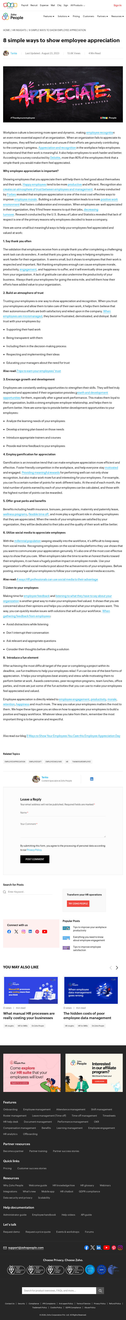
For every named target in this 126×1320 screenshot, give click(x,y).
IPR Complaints (48, 1304)
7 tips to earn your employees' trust (39, 371)
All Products (77, 5)
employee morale (25, 199)
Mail (53, 5)
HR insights (19, 30)
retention (9, 704)
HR (67, 762)
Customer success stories (31, 1168)
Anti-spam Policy (66, 1304)
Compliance (34, 1304)
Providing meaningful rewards (41, 472)
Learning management (70, 1128)
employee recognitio (99, 132)
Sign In (118, 5)
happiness (22, 704)
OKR (96, 1121)
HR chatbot (66, 1191)
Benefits (46, 1128)
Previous (111, 968)
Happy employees (34, 184)
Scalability (44, 1197)
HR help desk (10, 1121)
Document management (38, 1121)
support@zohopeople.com (26, 1247)
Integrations (10, 1191)
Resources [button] (116, 16)
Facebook (9, 932)
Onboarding (10, 1109)
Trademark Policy (39, 1308)
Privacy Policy (100, 1304)
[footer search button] (100, 1290)
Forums (89, 1231)
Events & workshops (67, 1231)
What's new (29, 1191)
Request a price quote (38, 1231)
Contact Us (9, 1304)
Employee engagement (101, 1128)
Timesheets (109, 1115)
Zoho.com (10, 5)
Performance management (73, 1121)
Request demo (11, 1231)
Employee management (37, 1109)
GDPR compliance (89, 1191)
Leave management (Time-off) (49, 1115)
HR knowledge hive (64, 1185)
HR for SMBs (23, 1026)
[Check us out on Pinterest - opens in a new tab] (113, 1247)
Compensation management (19, 1128)
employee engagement (74, 699)
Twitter (16, 932)
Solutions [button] (62, 16)
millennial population (27, 541)
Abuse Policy (89, 1308)
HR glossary (87, 1185)
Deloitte (55, 157)
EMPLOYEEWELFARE (54, 762)
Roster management (14, 1115)
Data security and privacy (17, 1197)
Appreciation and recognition (57, 147)
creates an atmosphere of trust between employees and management (48, 189)
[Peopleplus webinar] (32, 1073)
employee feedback (37, 596)
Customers (88, 16)
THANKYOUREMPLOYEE (81, 762)
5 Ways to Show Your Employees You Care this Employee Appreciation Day (73, 736)
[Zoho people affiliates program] (94, 1073)
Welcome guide (38, 1185)
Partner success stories (66, 1151)
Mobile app (48, 1191)
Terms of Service (83, 1304)
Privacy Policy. (34, 850)
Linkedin (30, 932)
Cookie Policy (56, 1308)
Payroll (24, 5)
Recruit (34, 5)
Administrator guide (14, 1214)
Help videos (68, 1214)
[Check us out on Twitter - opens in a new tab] (92, 1247)
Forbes (11, 194)
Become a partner (13, 1151)
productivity (98, 699)
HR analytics (10, 1134)
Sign (66, 5)
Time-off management (84, 1115)
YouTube (44, 932)
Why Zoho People (13, 1185)
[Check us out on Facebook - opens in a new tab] (86, 1247)
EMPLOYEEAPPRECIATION (15, 762)
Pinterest (37, 932)
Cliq (59, 5)
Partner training (38, 1151)
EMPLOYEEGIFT (35, 762)
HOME (6, 30)
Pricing (76, 16)
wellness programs (15, 514)
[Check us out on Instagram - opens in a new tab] (120, 1247)
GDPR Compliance (73, 1308)
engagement (28, 269)
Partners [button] (101, 16)
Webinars (105, 1185)
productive (75, 184)
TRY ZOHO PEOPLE (78, 903)
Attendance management (70, 1109)
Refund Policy (115, 1304)
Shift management (101, 1109)
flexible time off (39, 514)
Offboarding (30, 1134)
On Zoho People (38, 1026)
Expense (44, 5)
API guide (86, 1214)
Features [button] (47, 16)
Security (21, 1304)
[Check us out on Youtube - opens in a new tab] (106, 1247)
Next (117, 968)
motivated (111, 467)
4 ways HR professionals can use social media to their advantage (57, 579)
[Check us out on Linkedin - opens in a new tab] (99, 1247)
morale (111, 699)
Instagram (23, 932)
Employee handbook (44, 1214)
